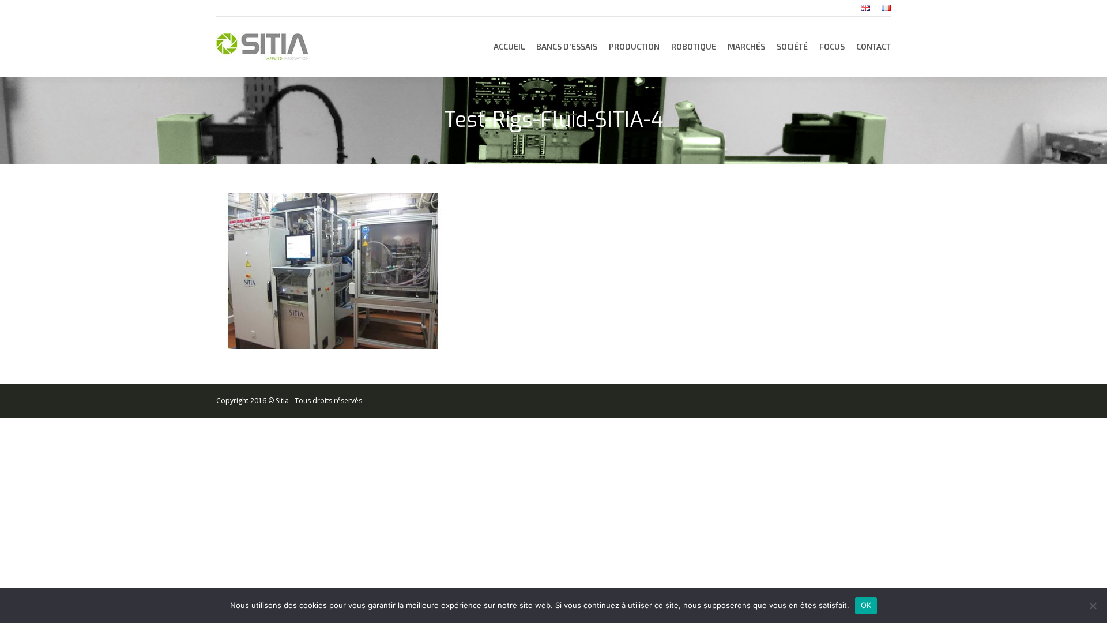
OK (866, 605)
